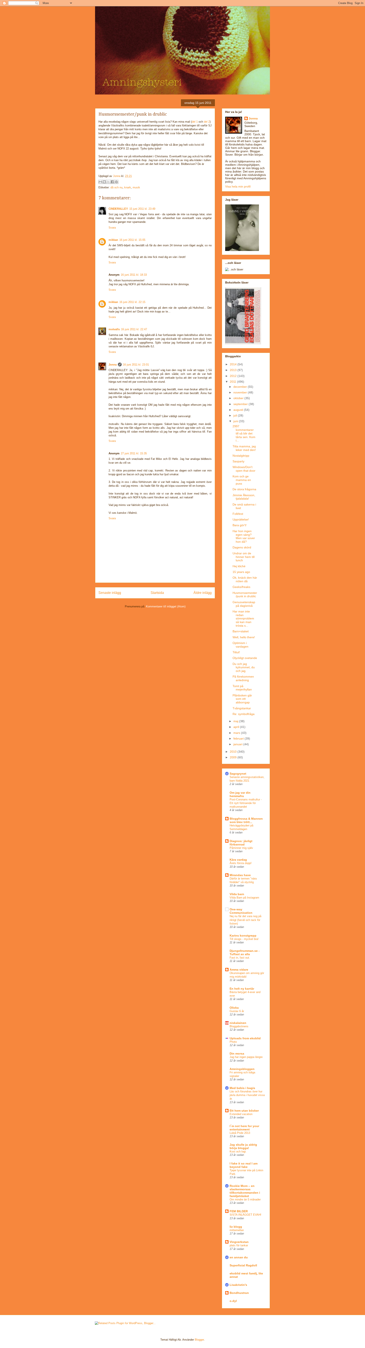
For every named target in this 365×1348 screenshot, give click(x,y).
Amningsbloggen (242, 1069)
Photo (233, 1041)
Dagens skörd (242, 547)
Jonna (117, 176)
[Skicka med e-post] (100, 182)
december (240, 386)
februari (239, 738)
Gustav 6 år (237, 1011)
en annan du (239, 1257)
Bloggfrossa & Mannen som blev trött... (246, 820)
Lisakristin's (238, 1284)
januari (238, 744)
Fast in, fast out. (240, 957)
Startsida (157, 593)
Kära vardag (238, 859)
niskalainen (238, 1023)
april (236, 727)
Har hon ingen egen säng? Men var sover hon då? (244, 536)
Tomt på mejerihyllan (242, 687)
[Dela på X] (108, 182)
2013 (233, 370)
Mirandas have (240, 875)
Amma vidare (239, 969)
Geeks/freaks (241, 587)
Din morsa (237, 1053)
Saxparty (238, 461)
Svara (112, 227)
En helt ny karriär (242, 988)
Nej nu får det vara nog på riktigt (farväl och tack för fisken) (245, 920)
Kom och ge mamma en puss (242, 480)
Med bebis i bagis (242, 1088)
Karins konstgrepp (243, 935)
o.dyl (233, 1301)
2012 (233, 376)
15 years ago (241, 572)
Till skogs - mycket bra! (244, 939)
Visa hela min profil (238, 186)
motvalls (114, 329)
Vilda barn (237, 894)
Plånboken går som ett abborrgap (242, 699)
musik (136, 187)
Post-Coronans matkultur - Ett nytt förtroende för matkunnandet (246, 803)
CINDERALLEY (118, 208)
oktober (238, 398)
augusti (238, 409)
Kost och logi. (238, 1151)
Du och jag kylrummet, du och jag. (244, 667)
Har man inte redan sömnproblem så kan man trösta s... (243, 618)
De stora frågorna (244, 489)
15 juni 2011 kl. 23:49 (142, 208)
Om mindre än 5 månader (245, 1199)
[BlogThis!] (104, 182)
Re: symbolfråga (244, 714)
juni (236, 421)
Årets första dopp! (241, 863)
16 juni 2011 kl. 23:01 (136, 364)
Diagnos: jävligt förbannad (241, 842)
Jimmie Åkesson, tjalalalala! (244, 496)
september (241, 404)
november (240, 392)
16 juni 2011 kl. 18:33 (134, 274)
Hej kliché (239, 566)
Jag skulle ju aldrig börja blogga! (243, 1146)
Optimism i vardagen (240, 644)
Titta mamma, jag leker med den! (244, 448)
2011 (233, 381)
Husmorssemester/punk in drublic (245, 594)
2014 (233, 364)
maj (236, 721)
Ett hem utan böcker (244, 1110)
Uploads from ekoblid (245, 1038)
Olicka (234, 1007)
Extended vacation (241, 1114)
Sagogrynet (238, 773)
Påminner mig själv (241, 847)
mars (237, 732)
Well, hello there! (244, 637)
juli (235, 415)
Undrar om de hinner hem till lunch (244, 557)
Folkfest (238, 513)
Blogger (199, 1339)
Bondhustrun (239, 1293)
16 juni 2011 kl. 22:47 (134, 329)
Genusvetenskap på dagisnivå (244, 603)
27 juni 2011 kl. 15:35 (134, 453)
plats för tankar (239, 1245)
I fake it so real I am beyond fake (243, 1165)
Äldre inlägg (202, 593)
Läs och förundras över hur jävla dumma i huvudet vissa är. (247, 1095)
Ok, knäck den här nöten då (245, 579)
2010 (233, 751)
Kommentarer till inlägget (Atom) (165, 606)
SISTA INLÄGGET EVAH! (245, 1214)
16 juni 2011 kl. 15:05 (132, 239)
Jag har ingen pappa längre (246, 1057)
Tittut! (236, 652)
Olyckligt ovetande (245, 658)
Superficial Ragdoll (243, 1265)
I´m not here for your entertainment (244, 1127)
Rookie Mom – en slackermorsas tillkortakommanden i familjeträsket (245, 1191)
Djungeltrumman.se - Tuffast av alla (245, 952)
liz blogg (236, 1226)
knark (127, 187)
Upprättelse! (241, 519)
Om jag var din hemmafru (240, 794)
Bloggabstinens (239, 1026)
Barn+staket (241, 631)
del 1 (195, 121)
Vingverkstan (239, 1242)
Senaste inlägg (109, 593)
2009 (233, 757)
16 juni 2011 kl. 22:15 (132, 302)
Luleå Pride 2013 (240, 1132)
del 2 (207, 121)
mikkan (113, 239)
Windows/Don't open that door (244, 468)
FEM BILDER (239, 1211)
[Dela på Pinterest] (116, 182)
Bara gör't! (240, 525)
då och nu (116, 187)
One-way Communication (241, 911)
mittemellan (237, 1230)
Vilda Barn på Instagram (244, 897)
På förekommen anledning (243, 678)
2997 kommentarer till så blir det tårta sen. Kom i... (244, 433)
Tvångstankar (242, 708)
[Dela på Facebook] (112, 182)
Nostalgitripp (241, 455)
